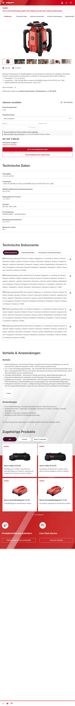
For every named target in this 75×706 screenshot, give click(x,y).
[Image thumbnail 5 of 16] (55, 61)
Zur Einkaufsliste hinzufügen (39, 155)
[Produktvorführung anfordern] (7, 703)
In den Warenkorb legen (39, 149)
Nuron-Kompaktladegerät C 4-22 (53, 500)
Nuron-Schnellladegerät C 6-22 (17, 500)
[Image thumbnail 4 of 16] (43, 61)
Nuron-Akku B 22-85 (12, 466)
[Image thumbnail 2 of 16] (19, 61)
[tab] (8, 16)
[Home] (10, 3)
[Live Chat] (12, 703)
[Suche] (71, 3)
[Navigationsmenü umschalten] (3, 3)
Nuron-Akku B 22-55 (47, 466)
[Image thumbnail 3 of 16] (31, 61)
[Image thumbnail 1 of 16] (7, 61)
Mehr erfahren (7, 87)
